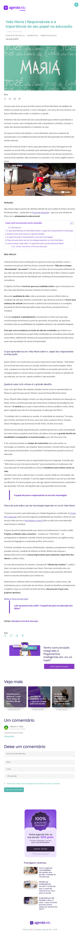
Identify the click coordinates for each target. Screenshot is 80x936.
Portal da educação (30, 621)
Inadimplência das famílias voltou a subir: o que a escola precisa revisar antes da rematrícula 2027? (48, 903)
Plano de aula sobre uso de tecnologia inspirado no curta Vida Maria (35, 240)
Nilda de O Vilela (16, 726)
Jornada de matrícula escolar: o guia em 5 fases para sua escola (38, 700)
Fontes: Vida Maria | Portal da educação (31, 246)
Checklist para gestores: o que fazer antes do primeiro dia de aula (13, 699)
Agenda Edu (32, 35)
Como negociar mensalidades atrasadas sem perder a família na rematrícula (47, 872)
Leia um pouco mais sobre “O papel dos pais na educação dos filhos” (35, 243)
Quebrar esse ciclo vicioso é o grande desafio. (26, 234)
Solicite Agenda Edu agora (59, 666)
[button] (70, 224)
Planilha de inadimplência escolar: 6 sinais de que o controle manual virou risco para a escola (47, 887)
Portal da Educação (40, 212)
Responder (9, 736)
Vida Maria (15, 621)
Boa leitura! (16, 227)
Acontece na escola (15, 35)
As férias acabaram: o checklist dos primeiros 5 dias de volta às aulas (62, 699)
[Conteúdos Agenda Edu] (14, 9)
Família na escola (49, 35)
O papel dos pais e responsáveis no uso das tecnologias (30, 237)
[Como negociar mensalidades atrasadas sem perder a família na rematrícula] (31, 870)
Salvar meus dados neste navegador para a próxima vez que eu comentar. (33, 783)
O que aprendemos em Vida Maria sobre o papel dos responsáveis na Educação (40, 230)
